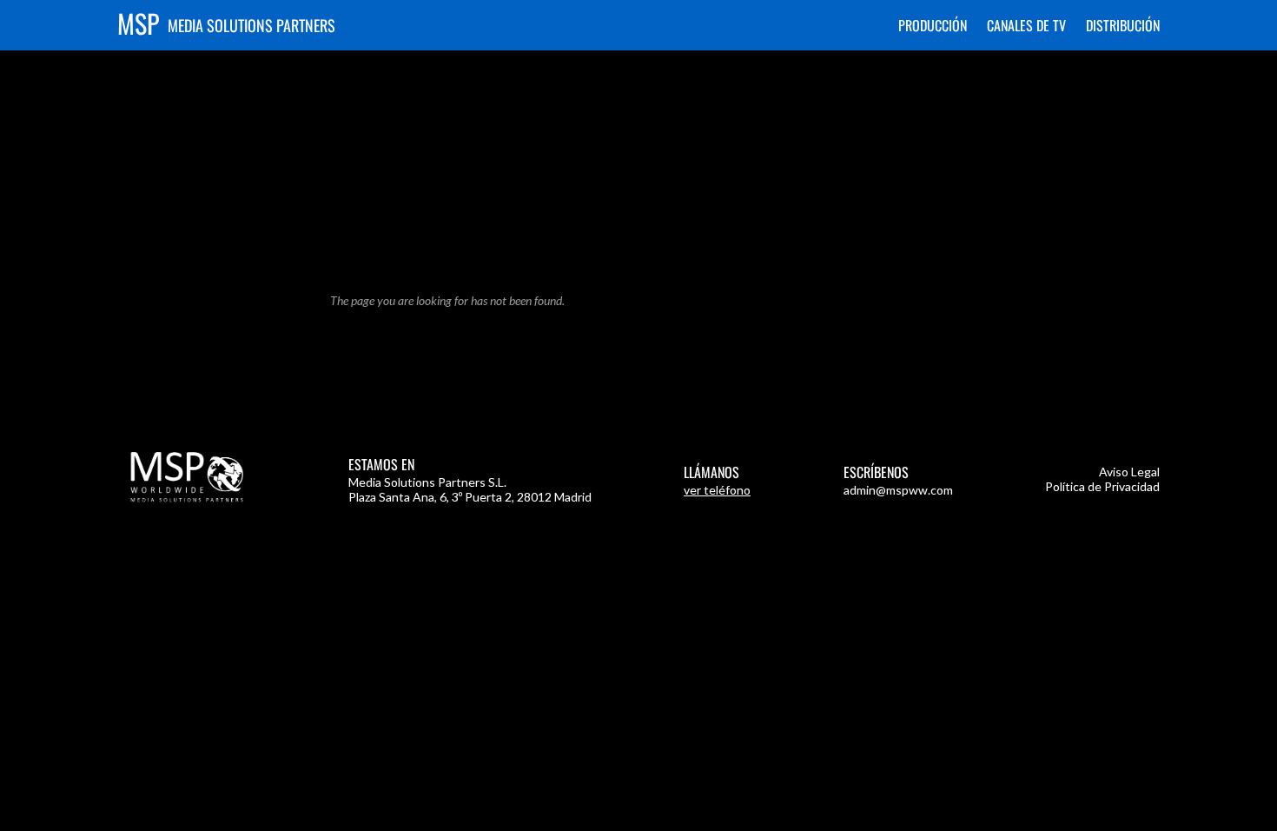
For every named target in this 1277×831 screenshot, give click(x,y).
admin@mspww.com (898, 489)
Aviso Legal (1129, 471)
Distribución (1123, 25)
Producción (932, 25)
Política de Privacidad (1102, 486)
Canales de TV (1026, 25)
